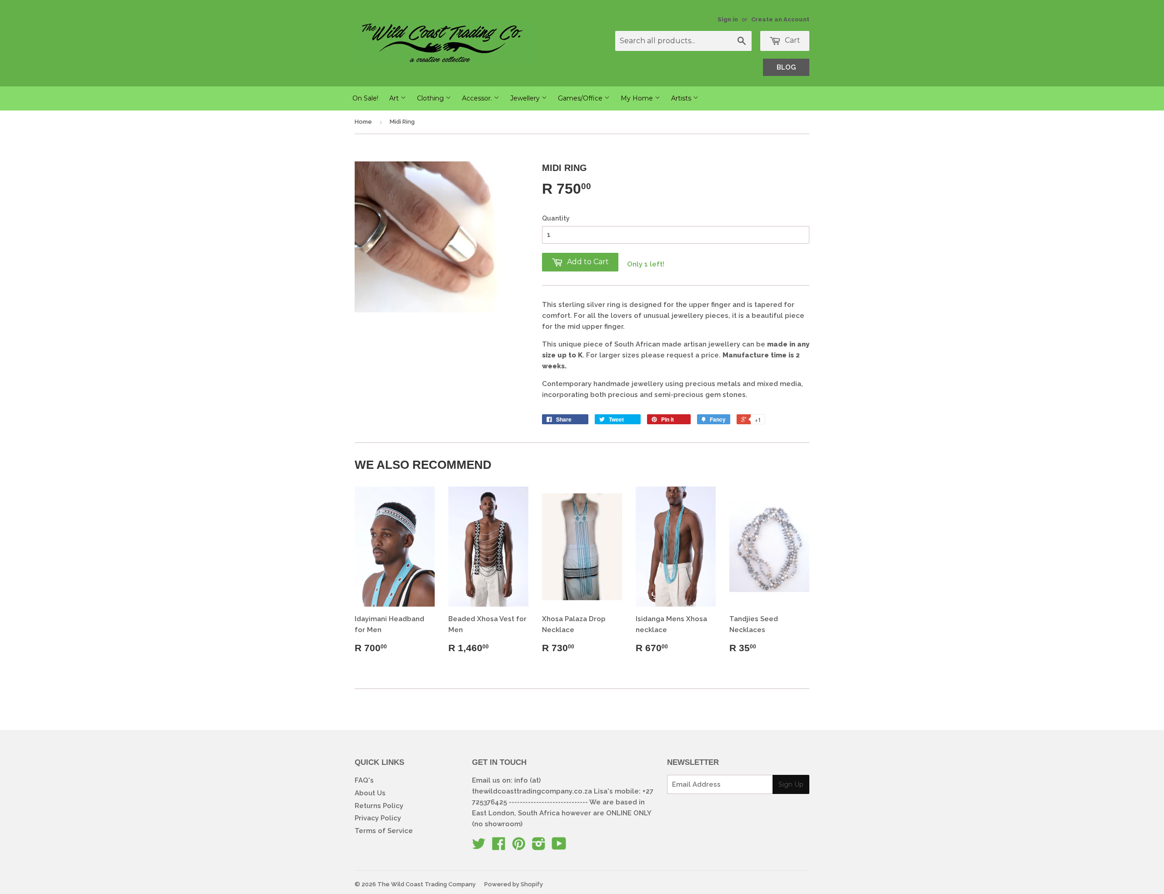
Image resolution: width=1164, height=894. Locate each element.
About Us (370, 793)
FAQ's (364, 780)
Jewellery (526, 98)
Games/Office (581, 98)
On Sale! (365, 98)
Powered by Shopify (513, 884)
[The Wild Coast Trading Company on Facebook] (499, 847)
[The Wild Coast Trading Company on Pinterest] (519, 847)
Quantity (556, 218)
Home (363, 121)
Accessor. (478, 98)
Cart (791, 40)
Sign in (727, 19)
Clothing (431, 98)
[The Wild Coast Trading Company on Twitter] (479, 847)
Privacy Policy (378, 818)
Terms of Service (384, 831)
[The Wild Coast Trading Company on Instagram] (539, 847)
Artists (682, 98)
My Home (638, 98)
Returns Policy (379, 806)
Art (395, 98)
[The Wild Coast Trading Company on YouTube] (559, 847)
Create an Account (780, 19)
